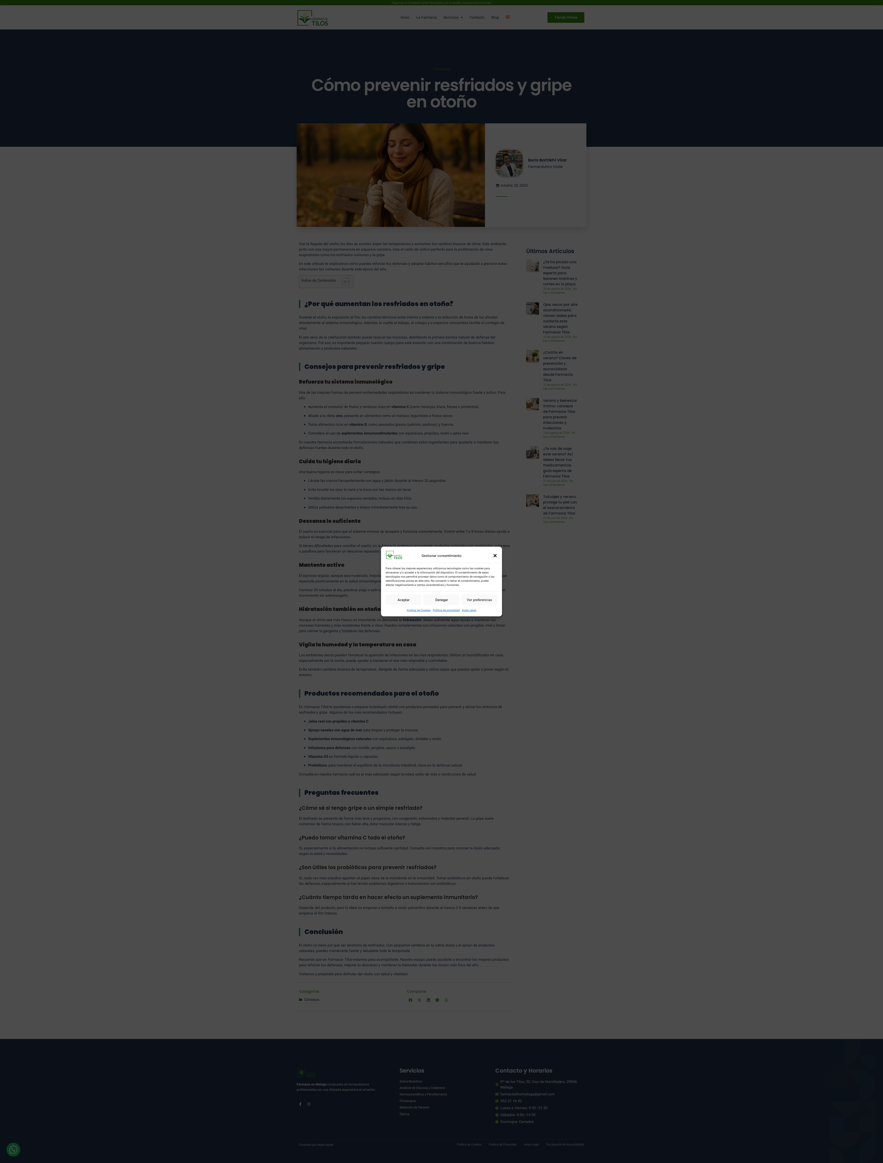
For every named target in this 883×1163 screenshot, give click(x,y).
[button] (495, 555)
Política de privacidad (446, 610)
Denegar (441, 599)
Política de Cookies (418, 610)
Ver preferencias (479, 599)
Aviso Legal (469, 610)
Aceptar (404, 599)
